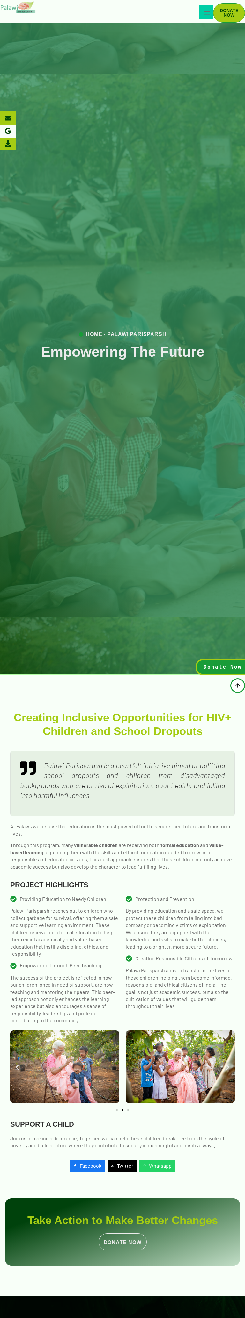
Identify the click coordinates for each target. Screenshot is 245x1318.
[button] (17, 1068)
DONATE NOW (123, 1242)
